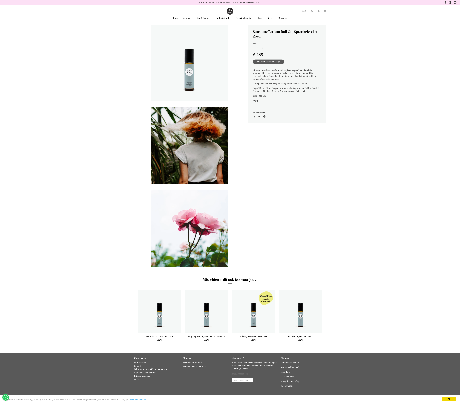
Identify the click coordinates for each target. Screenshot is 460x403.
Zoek (136, 379)
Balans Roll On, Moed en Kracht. (159, 336)
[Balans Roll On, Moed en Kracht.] (159, 312)
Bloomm (282, 18)
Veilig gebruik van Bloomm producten (151, 369)
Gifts (269, 18)
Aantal (255, 43)
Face (260, 18)
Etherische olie (244, 18)
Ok (449, 399)
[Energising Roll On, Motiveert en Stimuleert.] (206, 312)
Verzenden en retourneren (195, 366)
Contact (137, 366)
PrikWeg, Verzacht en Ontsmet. (253, 336)
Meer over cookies (137, 399)
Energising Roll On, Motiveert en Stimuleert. (206, 336)
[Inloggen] (318, 11)
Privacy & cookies (142, 376)
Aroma (186, 18)
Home (176, 18)
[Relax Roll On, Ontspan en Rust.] (300, 312)
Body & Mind (222, 18)
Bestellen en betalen (192, 363)
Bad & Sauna (203, 18)
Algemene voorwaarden (145, 373)
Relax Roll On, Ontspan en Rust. (300, 336)
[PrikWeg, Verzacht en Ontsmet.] (253, 312)
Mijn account (140, 363)
